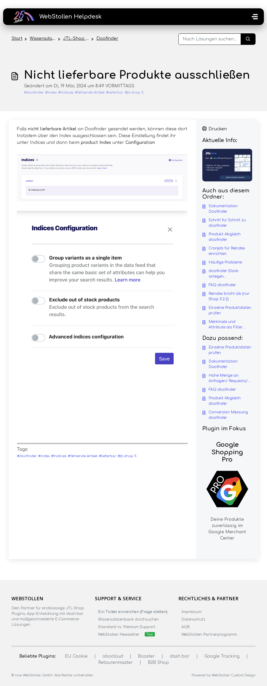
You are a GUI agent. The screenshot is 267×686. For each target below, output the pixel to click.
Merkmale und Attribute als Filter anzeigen (225, 325)
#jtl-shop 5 (134, 92)
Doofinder (107, 38)
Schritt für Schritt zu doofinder (227, 223)
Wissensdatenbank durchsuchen (128, 619)
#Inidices (66, 92)
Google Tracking (222, 656)
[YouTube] (45, 635)
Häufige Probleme (225, 262)
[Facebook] (14, 635)
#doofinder (34, 92)
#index (51, 92)
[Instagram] (25, 635)
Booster (146, 656)
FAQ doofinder (222, 285)
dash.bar (180, 656)
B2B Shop (158, 662)
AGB (185, 627)
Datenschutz (193, 619)
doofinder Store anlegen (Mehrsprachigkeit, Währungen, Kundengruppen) (226, 274)
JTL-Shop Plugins (82, 38)
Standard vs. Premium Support (126, 627)
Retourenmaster (115, 662)
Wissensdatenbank (50, 38)
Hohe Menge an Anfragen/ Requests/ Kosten (228, 378)
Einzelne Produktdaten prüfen (230, 310)
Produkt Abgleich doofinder (225, 237)
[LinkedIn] (35, 635)
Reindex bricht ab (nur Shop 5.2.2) (229, 296)
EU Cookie (76, 656)
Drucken (218, 129)
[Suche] (248, 39)
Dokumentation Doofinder (223, 208)
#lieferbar (114, 92)
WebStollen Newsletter (118, 634)
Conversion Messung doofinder (228, 415)
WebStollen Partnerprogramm (209, 634)
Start (16, 38)
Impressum (191, 612)
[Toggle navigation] (255, 16)
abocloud (112, 656)
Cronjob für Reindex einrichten (227, 251)
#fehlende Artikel (90, 92)
